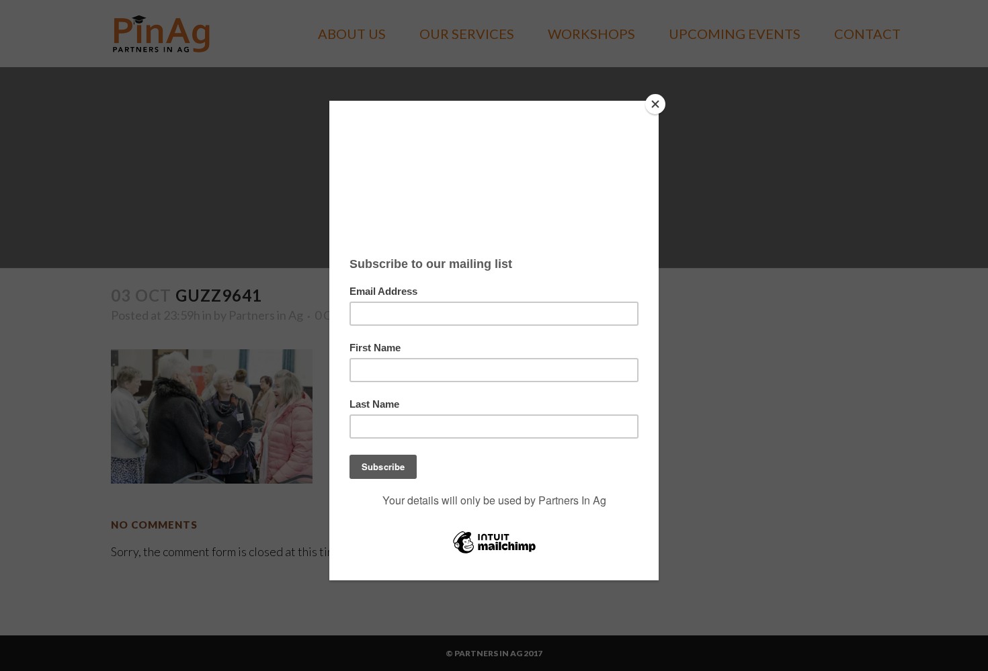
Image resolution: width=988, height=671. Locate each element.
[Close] (655, 104)
